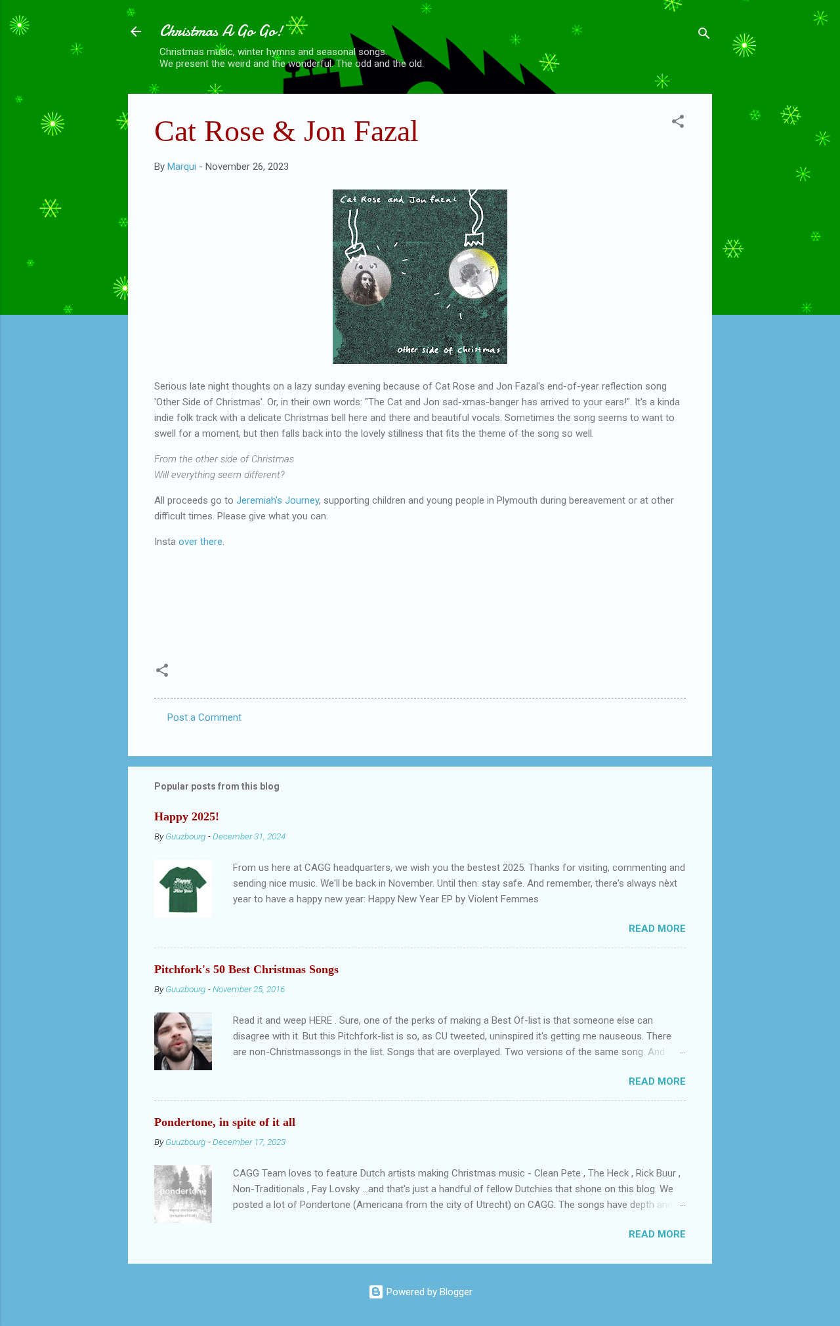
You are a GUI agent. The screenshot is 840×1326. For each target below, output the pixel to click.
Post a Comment (204, 717)
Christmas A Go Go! (221, 31)
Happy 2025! (186, 816)
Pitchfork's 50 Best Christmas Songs (246, 969)
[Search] (704, 36)
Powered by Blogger (428, 1292)
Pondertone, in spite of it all (224, 1122)
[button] (678, 123)
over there (200, 542)
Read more (657, 928)
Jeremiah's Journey (277, 500)
